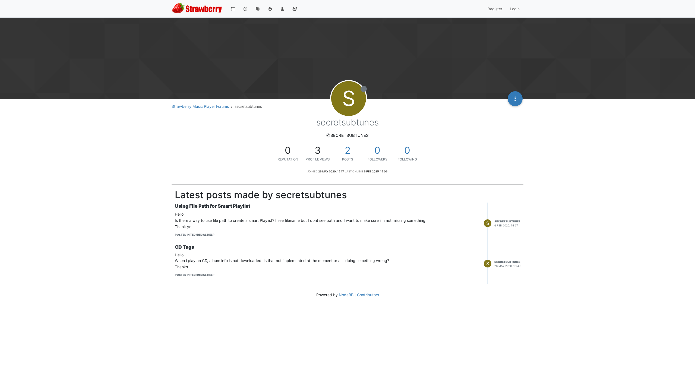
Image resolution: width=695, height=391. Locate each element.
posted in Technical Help (194, 234)
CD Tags (184, 247)
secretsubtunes (507, 221)
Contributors (368, 294)
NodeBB (346, 294)
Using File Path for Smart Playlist (212, 206)
